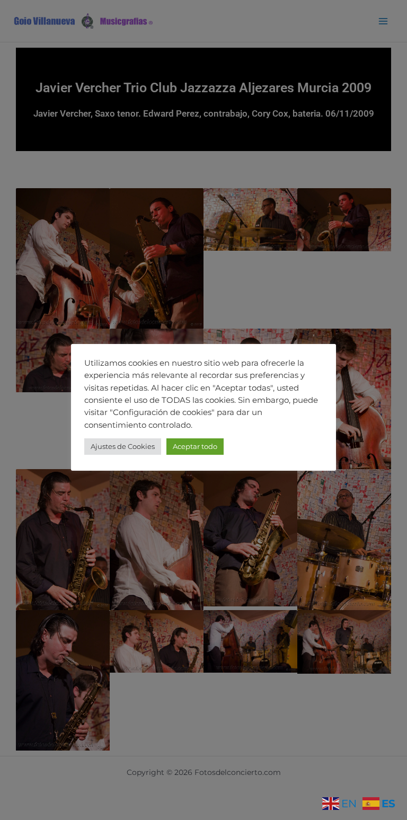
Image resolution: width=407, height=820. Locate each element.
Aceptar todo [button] (195, 446)
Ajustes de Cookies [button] (123, 446)
